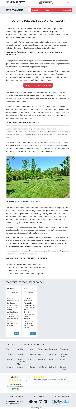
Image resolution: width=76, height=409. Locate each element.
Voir (16, 333)
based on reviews (15, 383)
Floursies (20, 354)
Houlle (30, 359)
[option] (47, 383)
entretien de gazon (34, 29)
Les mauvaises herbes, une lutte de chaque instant (24, 265)
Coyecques (9, 359)
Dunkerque (53, 354)
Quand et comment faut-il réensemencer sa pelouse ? (26, 273)
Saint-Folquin (42, 367)
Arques (62, 359)
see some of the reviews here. (15, 386)
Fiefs (7, 349)
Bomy (40, 354)
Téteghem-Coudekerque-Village (21, 362)
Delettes (30, 349)
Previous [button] (26, 381)
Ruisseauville (32, 354)
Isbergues (20, 367)
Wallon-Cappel (43, 349)
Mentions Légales (36, 408)
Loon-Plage (20, 349)
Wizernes (9, 354)
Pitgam (51, 359)
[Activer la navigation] (67, 2)
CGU (44, 408)
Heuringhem (10, 367)
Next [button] (68, 381)
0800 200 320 (47, 3)
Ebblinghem (42, 359)
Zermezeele (53, 349)
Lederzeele (53, 367)
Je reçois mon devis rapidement (38, 85)
